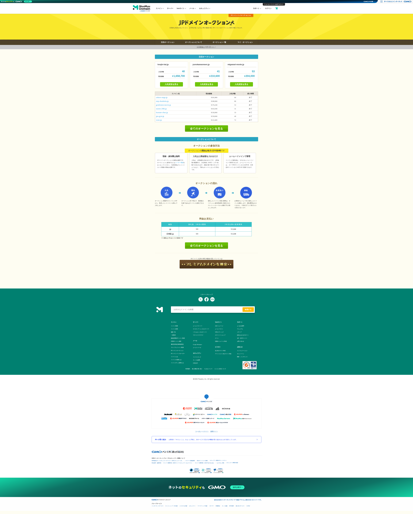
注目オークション (168, 42)
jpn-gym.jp (160, 116)
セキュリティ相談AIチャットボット (218, 460)
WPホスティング (219, 332)
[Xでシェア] (200, 299)
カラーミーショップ (220, 335)
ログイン (268, 8)
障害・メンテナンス (242, 356)
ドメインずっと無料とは (177, 362)
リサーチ (211, 505)
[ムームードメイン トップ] (141, 8)
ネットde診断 (196, 360)
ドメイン (159, 8)
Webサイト (180, 8)
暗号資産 (231, 505)
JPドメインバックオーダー (178, 353)
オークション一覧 (219, 42)
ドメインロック (197, 357)
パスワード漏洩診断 (190, 460)
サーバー (170, 8)
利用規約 (187, 368)
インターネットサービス (157, 505)
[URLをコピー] (212, 299)
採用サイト (214, 431)
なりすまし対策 (220, 462)
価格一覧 (173, 332)
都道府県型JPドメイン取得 (178, 338)
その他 (248, 505)
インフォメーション (242, 350)
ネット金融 (224, 505)
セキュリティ (204, 8)
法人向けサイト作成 (220, 350)
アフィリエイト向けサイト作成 (223, 353)
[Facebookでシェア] (206, 299)
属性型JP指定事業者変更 (177, 344)
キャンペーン (240, 353)
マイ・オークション (245, 42)
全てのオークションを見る (206, 128)
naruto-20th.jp (161, 109)
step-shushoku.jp (162, 101)
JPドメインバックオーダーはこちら (241, 15)
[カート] (277, 8)
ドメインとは (174, 356)
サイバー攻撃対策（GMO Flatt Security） (205, 462)
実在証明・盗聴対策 (156, 462)
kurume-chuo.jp (162, 112)
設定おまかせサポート (243, 335)
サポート (256, 8)
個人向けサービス (240, 505)
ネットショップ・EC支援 (171, 505)
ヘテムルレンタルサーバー (200, 332)
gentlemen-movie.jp (163, 105)
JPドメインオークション (177, 350)
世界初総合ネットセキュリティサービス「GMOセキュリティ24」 (167, 460)
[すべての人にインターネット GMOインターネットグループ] (398, 1)
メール (191, 8)
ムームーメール (197, 347)
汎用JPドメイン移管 (176, 341)
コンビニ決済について (220, 368)
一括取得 (173, 335)
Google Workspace (197, 344)
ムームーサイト (219, 329)
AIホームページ (219, 326)
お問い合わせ (240, 341)
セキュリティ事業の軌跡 (232, 462)
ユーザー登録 (179, 162)
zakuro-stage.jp (161, 97)
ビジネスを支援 (183, 505)
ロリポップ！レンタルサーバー (201, 329)
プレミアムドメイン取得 (177, 347)
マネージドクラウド (198, 335)
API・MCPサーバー (242, 338)
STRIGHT (195, 363)
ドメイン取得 (174, 326)
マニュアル (240, 329)
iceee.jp (159, 120)
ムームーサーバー (197, 326)
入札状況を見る (171, 84)
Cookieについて (208, 368)
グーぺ (216, 338)
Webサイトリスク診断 (202, 460)
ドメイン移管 (174, 329)
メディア (239, 332)
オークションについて (193, 42)
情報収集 (218, 505)
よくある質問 (240, 326)
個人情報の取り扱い (197, 368)
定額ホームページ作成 (221, 341)
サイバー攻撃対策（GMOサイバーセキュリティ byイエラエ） (178, 462)
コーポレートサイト (202, 431)
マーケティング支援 (202, 505)
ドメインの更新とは (176, 359)
